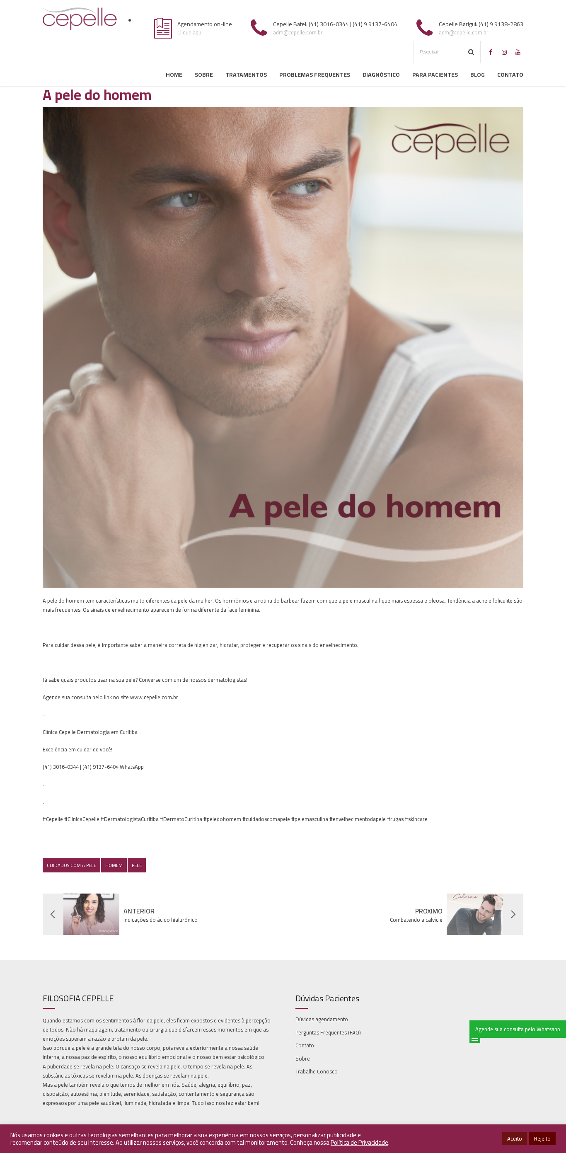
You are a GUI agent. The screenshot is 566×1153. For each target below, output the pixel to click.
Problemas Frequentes (314, 74)
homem (114, 865)
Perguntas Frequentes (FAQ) (328, 1032)
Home (174, 74)
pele (137, 865)
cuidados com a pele (71, 865)
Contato (510, 74)
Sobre (204, 74)
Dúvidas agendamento (321, 1019)
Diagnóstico (381, 74)
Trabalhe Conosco (316, 1071)
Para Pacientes (435, 74)
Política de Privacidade (359, 1142)
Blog (477, 74)
